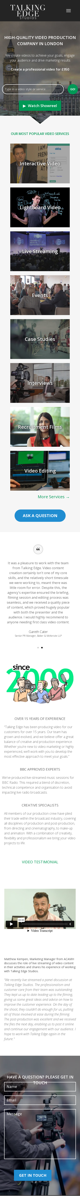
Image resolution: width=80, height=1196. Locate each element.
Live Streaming (40, 251)
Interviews (40, 382)
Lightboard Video (40, 207)
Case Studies (40, 339)
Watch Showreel (42, 105)
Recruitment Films (40, 426)
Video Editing (40, 470)
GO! (72, 89)
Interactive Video (40, 163)
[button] (38, 647)
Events (40, 295)
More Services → (54, 497)
